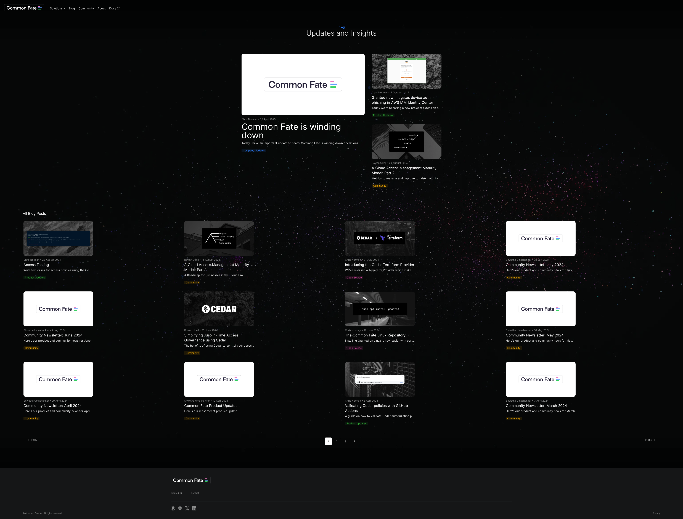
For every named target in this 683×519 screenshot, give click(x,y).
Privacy (656, 513)
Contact (195, 493)
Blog (72, 8)
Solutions (56, 8)
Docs (112, 8)
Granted (175, 493)
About (101, 8)
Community (86, 8)
